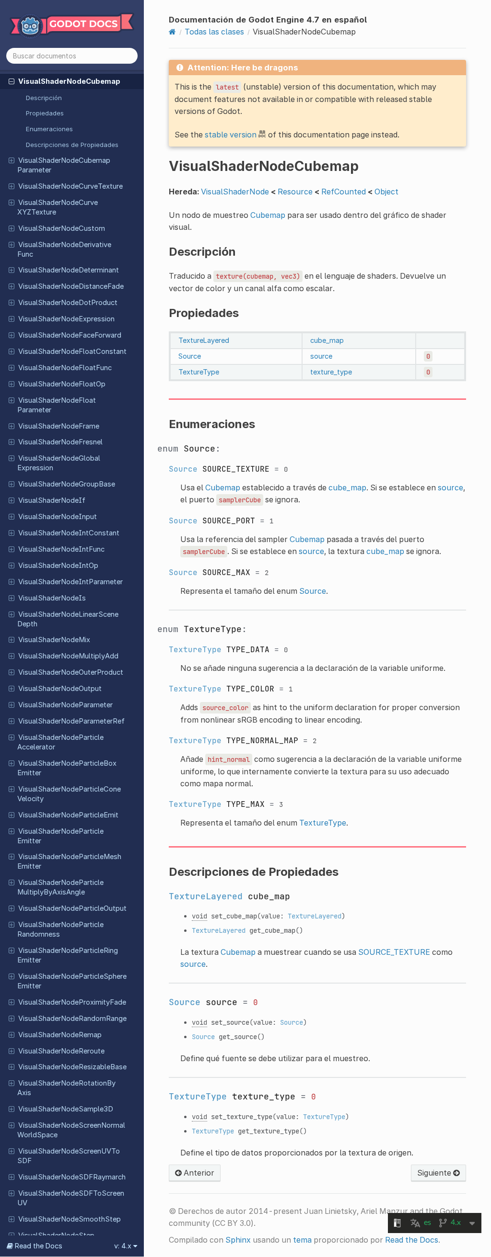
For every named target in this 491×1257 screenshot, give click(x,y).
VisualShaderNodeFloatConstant (72, 351)
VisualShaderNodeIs (52, 598)
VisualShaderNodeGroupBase (66, 484)
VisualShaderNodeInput (57, 516)
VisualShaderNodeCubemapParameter (63, 165)
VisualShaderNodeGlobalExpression (58, 463)
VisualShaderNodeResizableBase (72, 1067)
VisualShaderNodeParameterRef (71, 721)
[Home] (172, 31)
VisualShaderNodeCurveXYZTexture (57, 207)
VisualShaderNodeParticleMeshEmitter (69, 861)
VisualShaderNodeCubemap (69, 81)
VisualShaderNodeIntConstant (68, 533)
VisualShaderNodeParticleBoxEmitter (67, 768)
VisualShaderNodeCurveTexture (70, 186)
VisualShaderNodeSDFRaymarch (72, 1177)
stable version (231, 134)
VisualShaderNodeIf (51, 500)
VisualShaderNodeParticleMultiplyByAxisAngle (60, 887)
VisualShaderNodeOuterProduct (70, 672)
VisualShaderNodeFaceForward (69, 335)
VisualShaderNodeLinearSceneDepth (67, 619)
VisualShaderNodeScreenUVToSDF (68, 1156)
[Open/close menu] (11, 81)
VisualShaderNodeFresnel (60, 442)
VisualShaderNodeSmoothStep (69, 1219)
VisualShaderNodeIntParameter (70, 582)
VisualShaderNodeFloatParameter (56, 405)
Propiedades (45, 113)
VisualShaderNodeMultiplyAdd (68, 656)
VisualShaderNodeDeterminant (68, 270)
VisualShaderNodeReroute (61, 1051)
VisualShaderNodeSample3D (65, 1109)
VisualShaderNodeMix (54, 639)
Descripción (44, 98)
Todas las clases (214, 31)
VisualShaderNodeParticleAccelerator (60, 742)
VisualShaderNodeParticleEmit (68, 815)
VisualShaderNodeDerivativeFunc (64, 249)
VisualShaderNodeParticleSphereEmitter (72, 981)
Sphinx (238, 1240)
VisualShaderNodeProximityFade (72, 1002)
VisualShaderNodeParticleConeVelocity (69, 794)
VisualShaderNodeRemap (60, 1035)
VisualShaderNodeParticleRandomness (60, 929)
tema (302, 1240)
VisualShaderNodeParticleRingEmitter (67, 955)
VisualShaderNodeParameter (65, 705)
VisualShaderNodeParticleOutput (72, 908)
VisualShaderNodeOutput (60, 688)
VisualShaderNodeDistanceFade (71, 286)
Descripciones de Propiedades (72, 144)
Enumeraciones (49, 129)
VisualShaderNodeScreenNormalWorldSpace (71, 1130)
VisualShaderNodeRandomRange (72, 1018)
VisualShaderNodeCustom (61, 228)
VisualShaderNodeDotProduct (67, 302)
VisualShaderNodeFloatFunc (65, 367)
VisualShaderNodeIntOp (58, 565)
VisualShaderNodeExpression (66, 319)
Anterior (198, 1173)
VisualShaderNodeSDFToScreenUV (70, 1198)
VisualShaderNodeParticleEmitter (60, 836)
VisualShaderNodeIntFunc (61, 549)
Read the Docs (411, 1240)
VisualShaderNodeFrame (58, 426)
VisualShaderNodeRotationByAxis (66, 1088)
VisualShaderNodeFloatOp (61, 384)
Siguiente (435, 1173)
